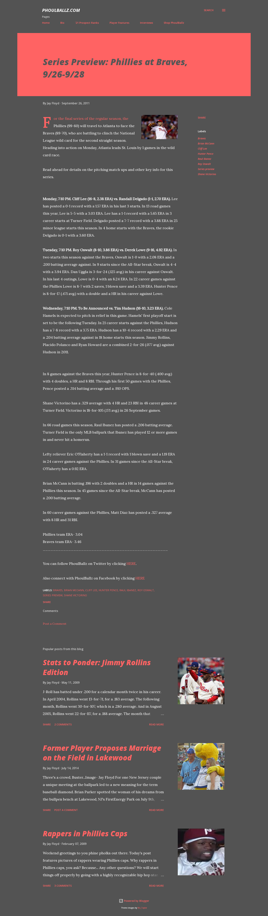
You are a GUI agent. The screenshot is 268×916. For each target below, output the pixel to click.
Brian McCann (206, 143)
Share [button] (202, 117)
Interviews (146, 22)
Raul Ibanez (204, 159)
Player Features (119, 22)
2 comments (63, 724)
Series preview (206, 169)
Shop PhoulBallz (174, 22)
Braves (202, 138)
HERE (131, 563)
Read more (156, 724)
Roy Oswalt (204, 164)
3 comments (63, 885)
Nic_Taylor (142, 908)
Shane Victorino (207, 174)
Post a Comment (54, 623)
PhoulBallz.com (61, 10)
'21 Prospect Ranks (87, 22)
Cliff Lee (202, 148)
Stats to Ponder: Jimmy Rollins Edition (97, 667)
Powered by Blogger (136, 901)
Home (46, 22)
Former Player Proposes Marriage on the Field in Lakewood (102, 753)
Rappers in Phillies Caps (85, 833)
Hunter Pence (205, 153)
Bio (62, 22)
